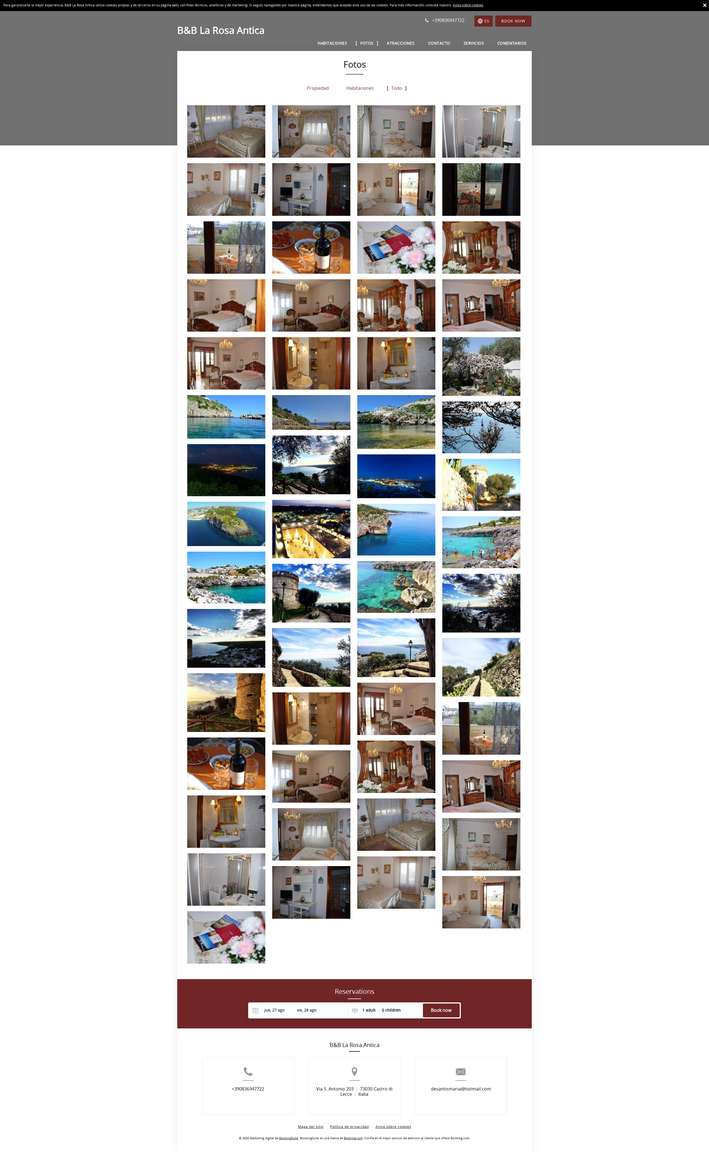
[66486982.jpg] (311, 465)
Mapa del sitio (310, 1127)
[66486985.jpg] (226, 470)
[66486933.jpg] (311, 363)
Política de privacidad (349, 1127)
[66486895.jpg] (226, 247)
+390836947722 (248, 1089)
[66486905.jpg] (396, 247)
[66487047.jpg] (311, 593)
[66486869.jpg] (396, 131)
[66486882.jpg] (311, 189)
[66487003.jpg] (226, 524)
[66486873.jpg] (481, 131)
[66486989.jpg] (396, 476)
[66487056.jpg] (481, 603)
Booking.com (353, 1138)
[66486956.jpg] (311, 412)
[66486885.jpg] (396, 189)
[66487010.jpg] (481, 542)
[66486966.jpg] (396, 422)
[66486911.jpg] (226, 305)
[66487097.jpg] (481, 667)
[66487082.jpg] (396, 647)
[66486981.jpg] (481, 427)
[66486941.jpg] (481, 366)
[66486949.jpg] (226, 417)
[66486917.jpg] (396, 305)
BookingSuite (288, 1138)
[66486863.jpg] (226, 131)
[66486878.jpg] (226, 189)
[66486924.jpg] (226, 363)
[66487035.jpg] (396, 587)
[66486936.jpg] (396, 363)
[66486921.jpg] (481, 305)
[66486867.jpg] (311, 131)
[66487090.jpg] (311, 657)
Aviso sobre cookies (468, 5)
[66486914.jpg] (311, 305)
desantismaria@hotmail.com (461, 1089)
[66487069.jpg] (226, 638)
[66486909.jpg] (481, 247)
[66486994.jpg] (311, 529)
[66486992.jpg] (481, 485)
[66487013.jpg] (226, 577)
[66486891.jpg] (481, 189)
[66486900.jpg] (311, 247)
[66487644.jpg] (396, 529)
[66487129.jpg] (226, 702)
